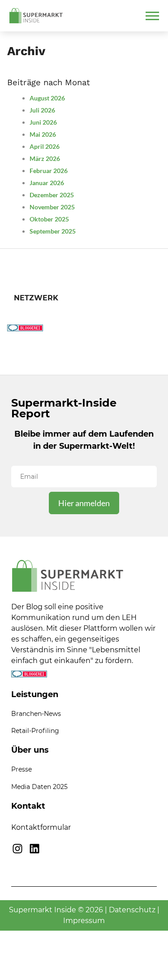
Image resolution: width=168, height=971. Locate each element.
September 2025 (53, 231)
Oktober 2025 (49, 219)
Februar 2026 (49, 170)
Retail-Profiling (35, 731)
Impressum (84, 920)
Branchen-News (36, 714)
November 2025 (52, 207)
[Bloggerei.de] (25, 328)
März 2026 (45, 158)
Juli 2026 (42, 110)
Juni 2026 (43, 122)
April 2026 (45, 146)
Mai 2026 (43, 134)
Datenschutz (132, 910)
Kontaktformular (41, 827)
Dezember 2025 (52, 195)
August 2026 (47, 98)
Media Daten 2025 (39, 787)
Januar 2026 (47, 182)
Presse (21, 769)
